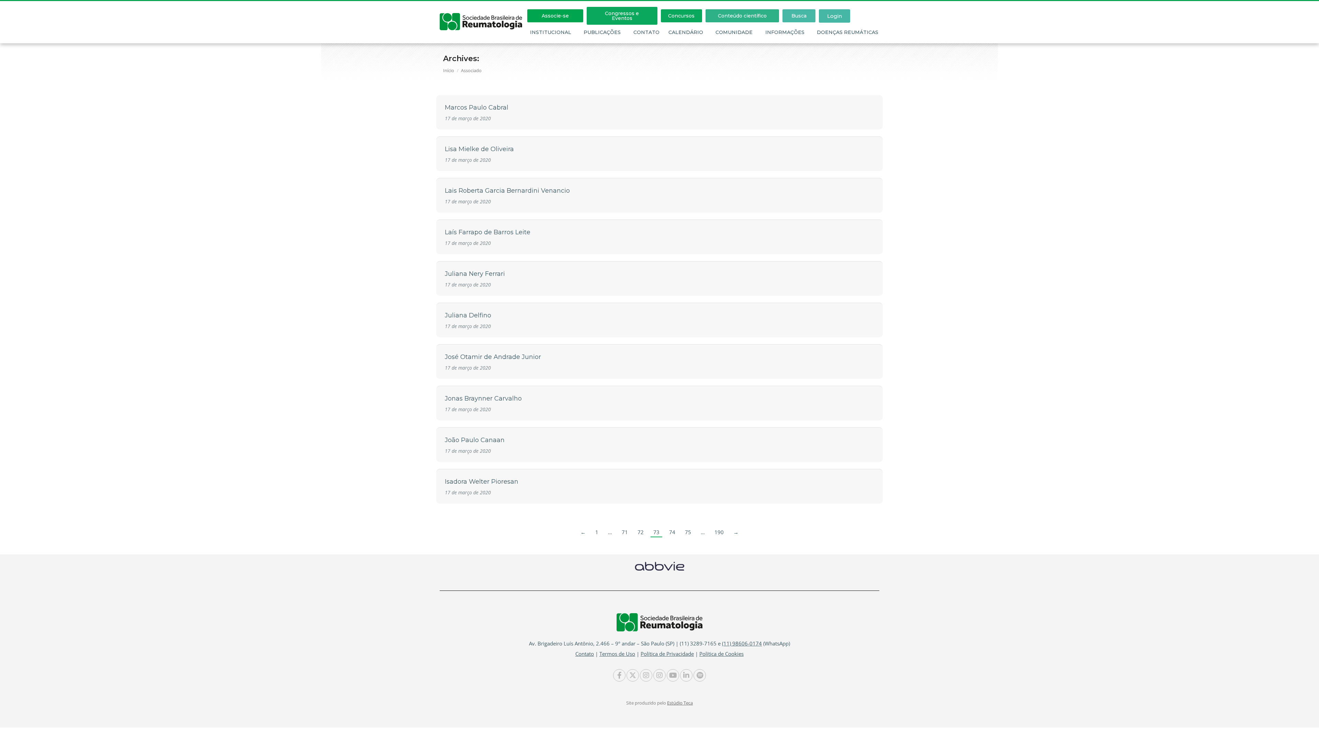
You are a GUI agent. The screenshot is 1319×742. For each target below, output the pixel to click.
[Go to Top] (1309, 732)
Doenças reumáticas (847, 32)
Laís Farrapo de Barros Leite (487, 232)
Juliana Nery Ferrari (475, 274)
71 (625, 532)
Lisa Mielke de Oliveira (479, 149)
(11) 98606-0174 (742, 643)
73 (656, 532)
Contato (646, 32)
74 (672, 532)
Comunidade (734, 32)
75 (688, 532)
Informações (784, 32)
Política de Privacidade (667, 653)
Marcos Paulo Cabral (476, 107)
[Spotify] (700, 675)
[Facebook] (619, 675)
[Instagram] (646, 675)
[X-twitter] (633, 675)
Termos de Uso (617, 653)
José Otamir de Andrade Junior (493, 357)
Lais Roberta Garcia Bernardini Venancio (507, 190)
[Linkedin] (686, 675)
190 (719, 532)
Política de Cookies (721, 653)
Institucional (550, 32)
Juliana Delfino (468, 315)
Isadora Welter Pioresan (481, 481)
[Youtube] (673, 675)
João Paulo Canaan (475, 440)
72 (641, 532)
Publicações (602, 32)
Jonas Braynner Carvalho (483, 398)
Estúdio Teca (680, 703)
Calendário (685, 32)
